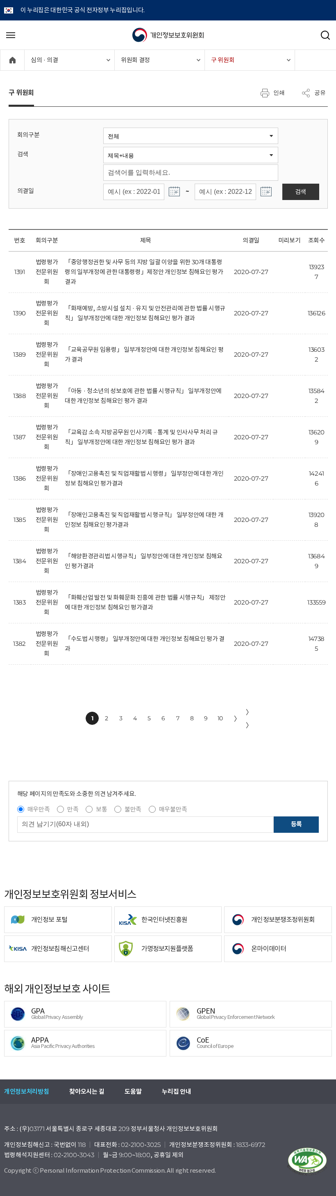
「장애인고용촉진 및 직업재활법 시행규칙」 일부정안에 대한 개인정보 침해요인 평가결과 (144, 519)
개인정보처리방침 (26, 1091)
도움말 (133, 1091)
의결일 (25, 191)
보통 (101, 809)
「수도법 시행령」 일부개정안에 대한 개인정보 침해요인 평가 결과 (145, 643)
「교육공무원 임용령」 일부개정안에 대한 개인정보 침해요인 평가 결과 (144, 354)
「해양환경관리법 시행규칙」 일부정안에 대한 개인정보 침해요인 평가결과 (143, 561)
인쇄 (279, 92)
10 (220, 718)
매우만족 (38, 809)
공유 (320, 92)
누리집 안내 (176, 1091)
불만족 (133, 809)
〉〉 (249, 718)
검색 (22, 154)
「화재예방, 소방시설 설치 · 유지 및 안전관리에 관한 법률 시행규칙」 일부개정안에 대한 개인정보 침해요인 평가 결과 (145, 313)
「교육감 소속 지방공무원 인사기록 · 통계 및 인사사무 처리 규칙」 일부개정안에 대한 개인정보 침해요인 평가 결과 (141, 437)
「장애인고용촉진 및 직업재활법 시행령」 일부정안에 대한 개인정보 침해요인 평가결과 (144, 478)
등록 (296, 824)
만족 (72, 809)
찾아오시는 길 (86, 1091)
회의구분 (28, 135)
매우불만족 (173, 809)
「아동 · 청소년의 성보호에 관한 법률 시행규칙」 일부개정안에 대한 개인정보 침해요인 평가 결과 (143, 396)
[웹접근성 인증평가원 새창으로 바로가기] (307, 1162)
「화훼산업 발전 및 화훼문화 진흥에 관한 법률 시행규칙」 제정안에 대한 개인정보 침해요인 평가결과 (145, 602)
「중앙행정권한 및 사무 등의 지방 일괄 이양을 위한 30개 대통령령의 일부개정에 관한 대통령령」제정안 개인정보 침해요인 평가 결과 (144, 272)
